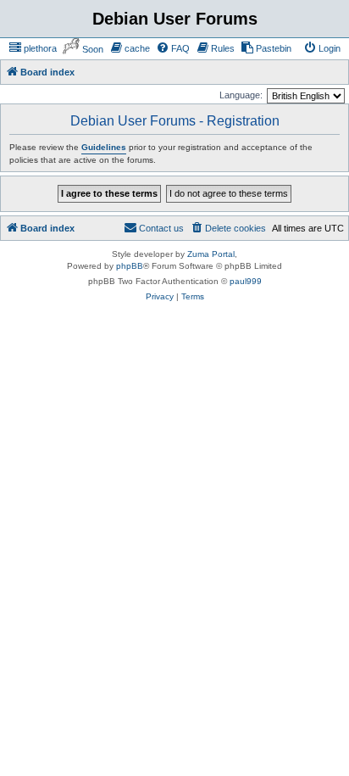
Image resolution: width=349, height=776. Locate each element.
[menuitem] (32, 48)
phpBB (129, 266)
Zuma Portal (211, 254)
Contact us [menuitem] (161, 228)
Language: (241, 95)
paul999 (246, 281)
